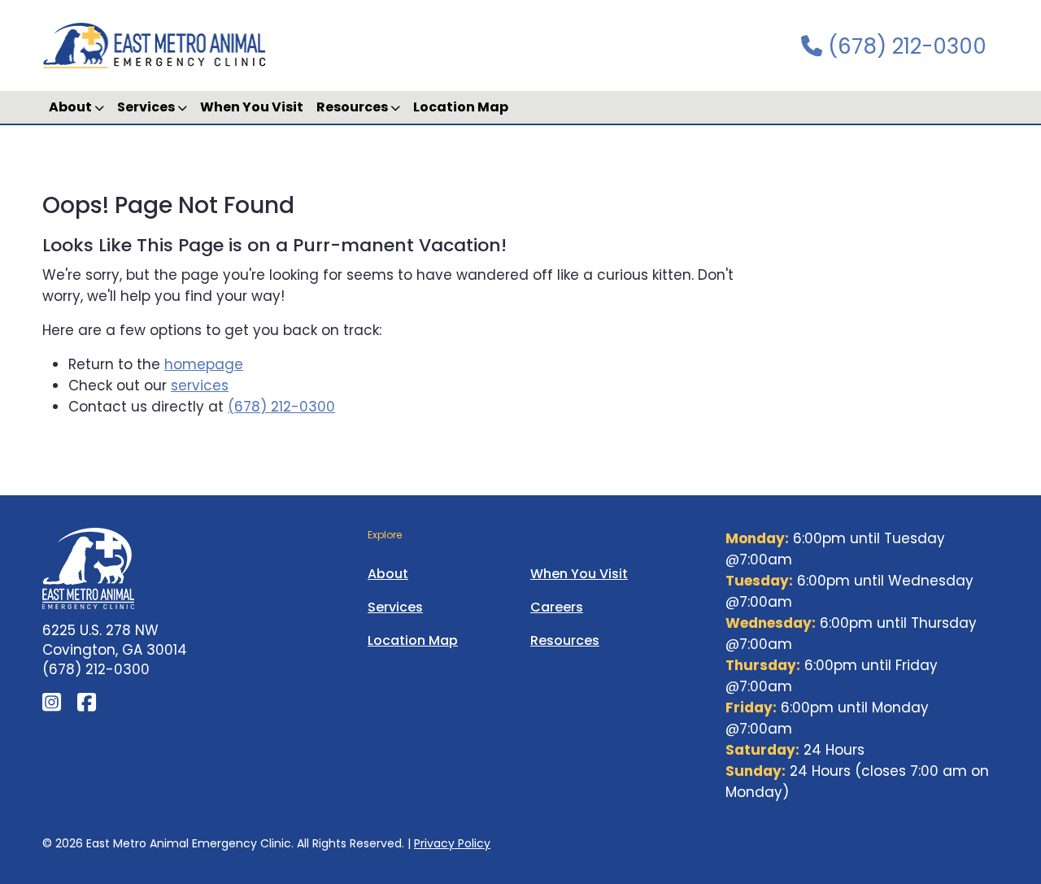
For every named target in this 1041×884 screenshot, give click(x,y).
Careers (556, 607)
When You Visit (251, 107)
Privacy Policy (452, 843)
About (388, 573)
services (200, 385)
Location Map (460, 107)
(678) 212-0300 (904, 46)
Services (395, 607)
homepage (203, 364)
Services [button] (147, 107)
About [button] (71, 107)
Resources (564, 640)
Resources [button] (353, 107)
